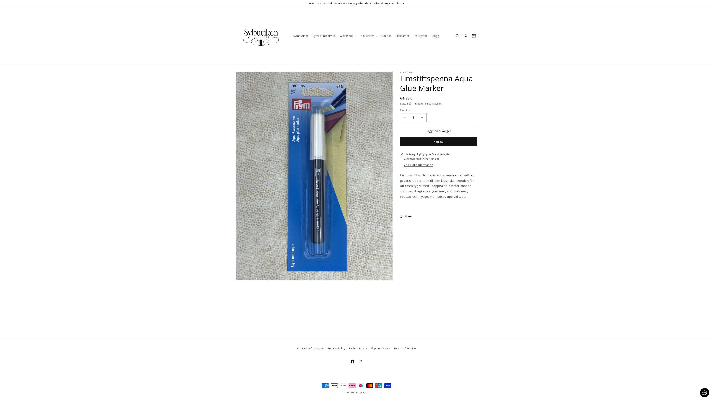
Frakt (417, 103)
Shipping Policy (380, 348)
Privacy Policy (336, 348)
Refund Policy (358, 348)
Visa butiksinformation (418, 165)
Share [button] (408, 216)
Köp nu (439, 142)
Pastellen (361, 392)
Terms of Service (405, 348)
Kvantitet (405, 110)
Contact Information (310, 348)
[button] (348, 36)
